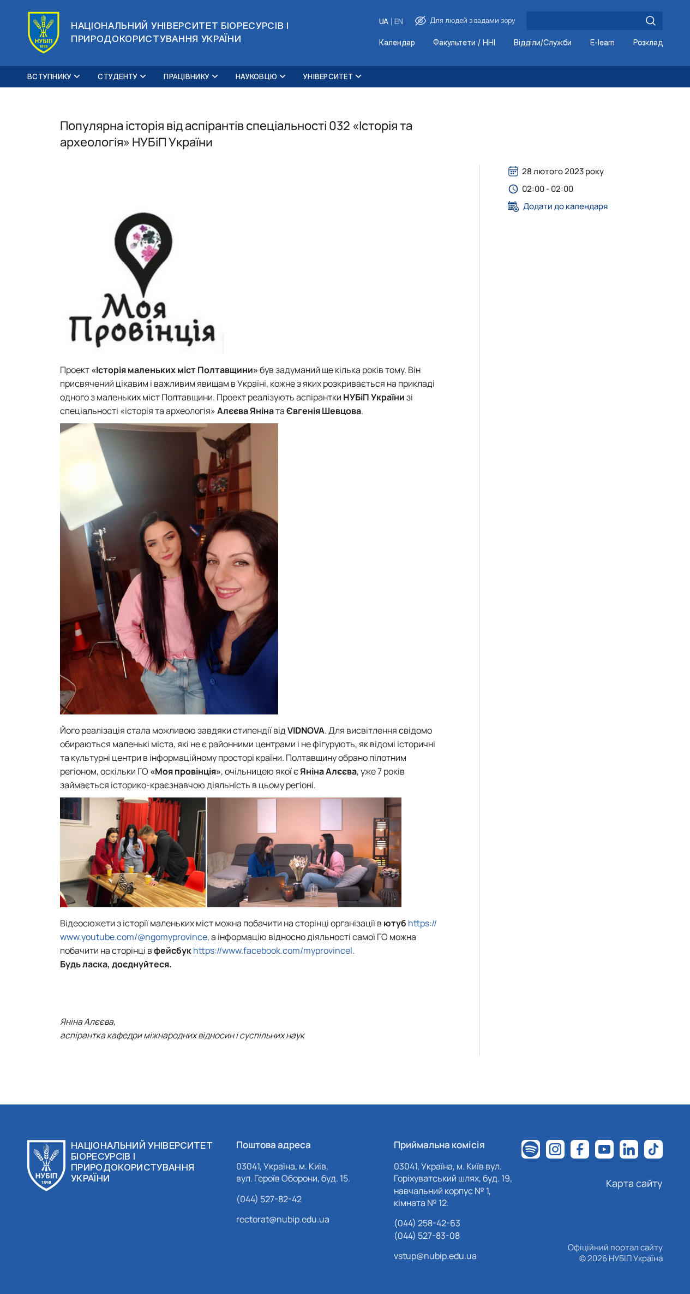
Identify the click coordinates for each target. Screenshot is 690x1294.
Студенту (117, 76)
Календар (397, 43)
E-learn (602, 43)
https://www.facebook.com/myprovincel (272, 950)
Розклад (648, 43)
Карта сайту (634, 1183)
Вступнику (49, 76)
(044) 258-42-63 (427, 1223)
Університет (328, 76)
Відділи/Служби (543, 43)
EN (398, 21)
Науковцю (256, 76)
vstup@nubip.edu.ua (435, 1256)
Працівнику (186, 76)
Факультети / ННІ (464, 43)
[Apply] (651, 20)
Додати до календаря (565, 206)
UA (383, 21)
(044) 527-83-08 (427, 1236)
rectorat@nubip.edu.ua (282, 1219)
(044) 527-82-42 (269, 1199)
